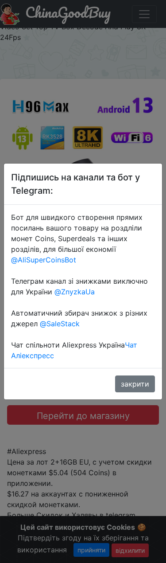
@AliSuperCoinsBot (43, 259)
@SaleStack (60, 323)
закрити (135, 383)
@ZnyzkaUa (74, 291)
